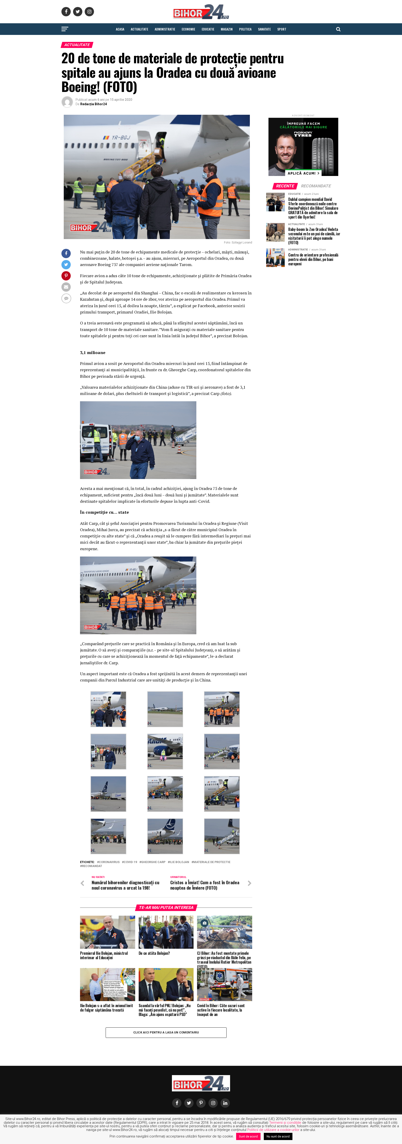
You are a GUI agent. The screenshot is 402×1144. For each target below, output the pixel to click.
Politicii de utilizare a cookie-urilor (273, 1130)
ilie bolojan (179, 862)
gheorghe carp (153, 862)
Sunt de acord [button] (248, 1136)
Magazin (227, 29)
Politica (245, 29)
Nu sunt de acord (278, 1136)
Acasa (120, 29)
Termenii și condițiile (285, 1122)
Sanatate (264, 29)
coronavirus (109, 862)
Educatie (208, 29)
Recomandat (92, 866)
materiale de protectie (211, 862)
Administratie (165, 29)
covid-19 (130, 862)
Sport (281, 29)
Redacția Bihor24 (93, 104)
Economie (188, 29)
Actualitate (139, 29)
